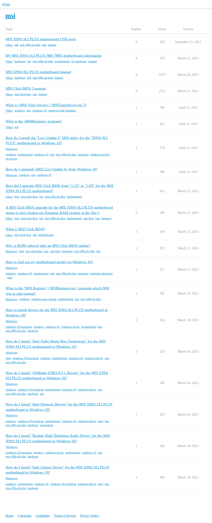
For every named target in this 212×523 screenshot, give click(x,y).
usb (16, 44)
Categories (24, 515)
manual (52, 44)
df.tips (6, 4)
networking (46, 425)
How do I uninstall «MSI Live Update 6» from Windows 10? (52, 169)
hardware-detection (101, 273)
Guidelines (43, 515)
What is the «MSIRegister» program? (34, 121)
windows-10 (39, 110)
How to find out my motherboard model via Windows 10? (49, 262)
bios (16, 196)
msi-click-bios (22, 94)
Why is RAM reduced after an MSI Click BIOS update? (48, 246)
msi (44, 44)
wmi (9, 277)
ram (97, 218)
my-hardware (79, 61)
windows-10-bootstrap (19, 326)
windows (19, 110)
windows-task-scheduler (62, 110)
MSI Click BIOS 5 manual (26, 88)
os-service (11, 158)
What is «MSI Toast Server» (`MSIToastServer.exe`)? (46, 105)
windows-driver (70, 326)
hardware (19, 61)
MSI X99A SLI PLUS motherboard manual (38, 72)
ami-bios (88, 218)
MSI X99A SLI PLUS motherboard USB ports (41, 39)
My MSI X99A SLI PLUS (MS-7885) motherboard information (53, 55)
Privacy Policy (89, 515)
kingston (106, 218)
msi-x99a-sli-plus (30, 44)
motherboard (62, 61)
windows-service (100, 154)
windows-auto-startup (44, 299)
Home (9, 515)
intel (8, 358)
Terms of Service (65, 515)
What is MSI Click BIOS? (25, 229)
